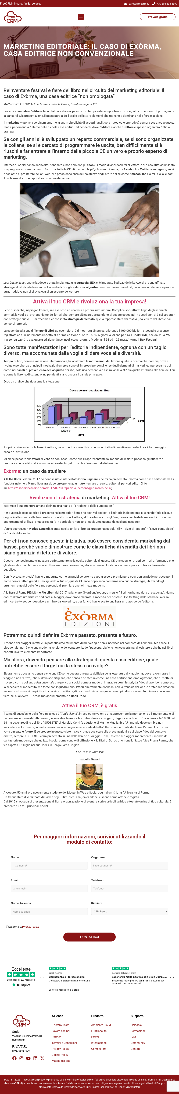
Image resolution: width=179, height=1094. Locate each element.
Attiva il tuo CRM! (131, 497)
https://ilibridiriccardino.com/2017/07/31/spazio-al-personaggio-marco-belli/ (59, 488)
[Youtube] (28, 1058)
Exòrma (11, 471)
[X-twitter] (42, 1058)
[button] (81, 17)
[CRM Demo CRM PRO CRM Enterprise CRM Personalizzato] (129, 911)
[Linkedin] (35, 1058)
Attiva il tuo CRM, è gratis (89, 705)
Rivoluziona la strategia (55, 497)
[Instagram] (21, 1058)
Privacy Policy (30, 926)
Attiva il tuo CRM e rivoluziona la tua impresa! (89, 301)
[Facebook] (14, 1058)
